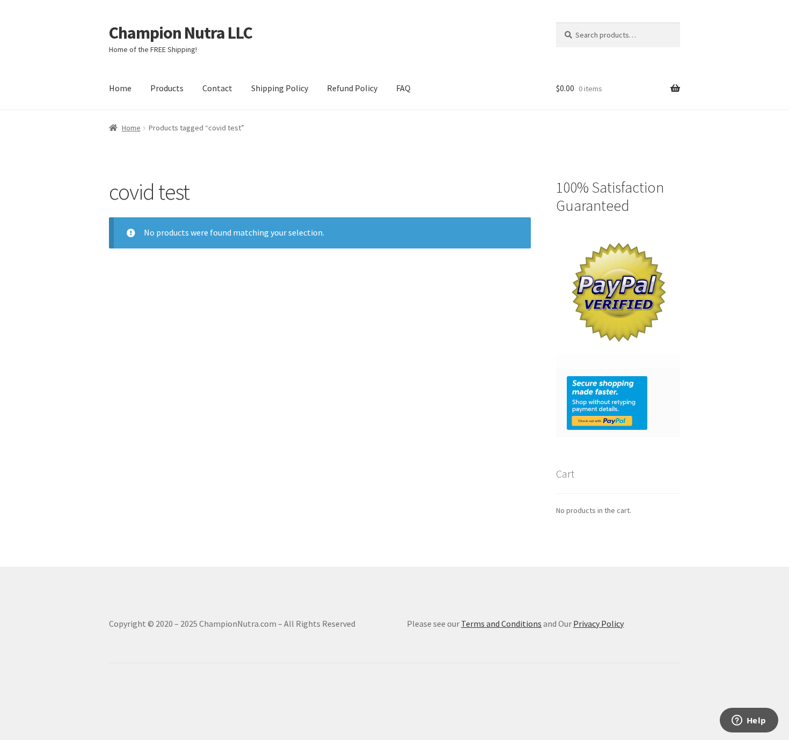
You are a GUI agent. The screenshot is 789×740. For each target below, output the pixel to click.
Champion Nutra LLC (180, 32)
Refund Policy (352, 88)
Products (167, 88)
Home (120, 88)
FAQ (403, 88)
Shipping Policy (279, 88)
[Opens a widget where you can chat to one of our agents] (748, 721)
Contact (217, 88)
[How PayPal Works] (618, 403)
